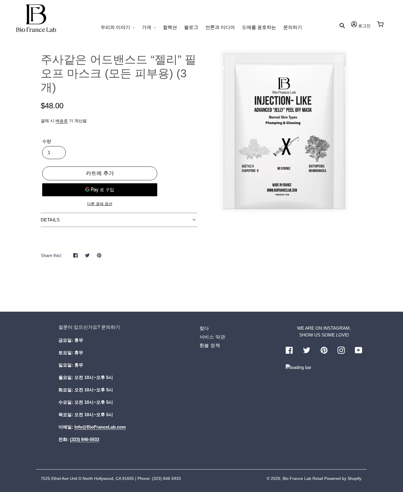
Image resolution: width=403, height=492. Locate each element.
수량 (46, 141)
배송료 (61, 120)
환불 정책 (209, 345)
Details (50, 219)
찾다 (204, 328)
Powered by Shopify (342, 478)
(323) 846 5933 (166, 478)
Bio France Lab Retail (303, 478)
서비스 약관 (212, 336)
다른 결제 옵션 (99, 204)
